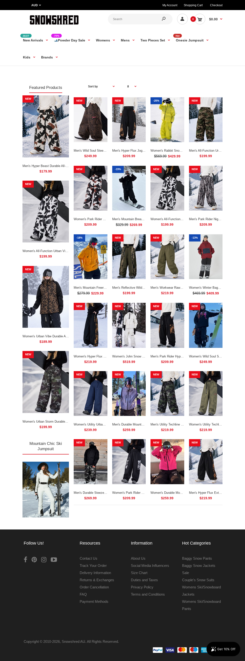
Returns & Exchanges (97, 580)
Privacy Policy (142, 587)
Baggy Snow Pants (197, 558)
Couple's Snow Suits (198, 580)
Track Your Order (93, 565)
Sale (185, 573)
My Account (169, 5)
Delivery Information (95, 573)
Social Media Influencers (150, 565)
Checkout (216, 5)
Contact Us (88, 558)
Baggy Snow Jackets (198, 565)
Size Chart (139, 573)
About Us (138, 558)
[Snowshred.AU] (54, 25)
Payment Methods (94, 601)
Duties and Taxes (144, 580)
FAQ (83, 594)
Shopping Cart (193, 5)
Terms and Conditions (148, 594)
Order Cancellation (94, 587)
